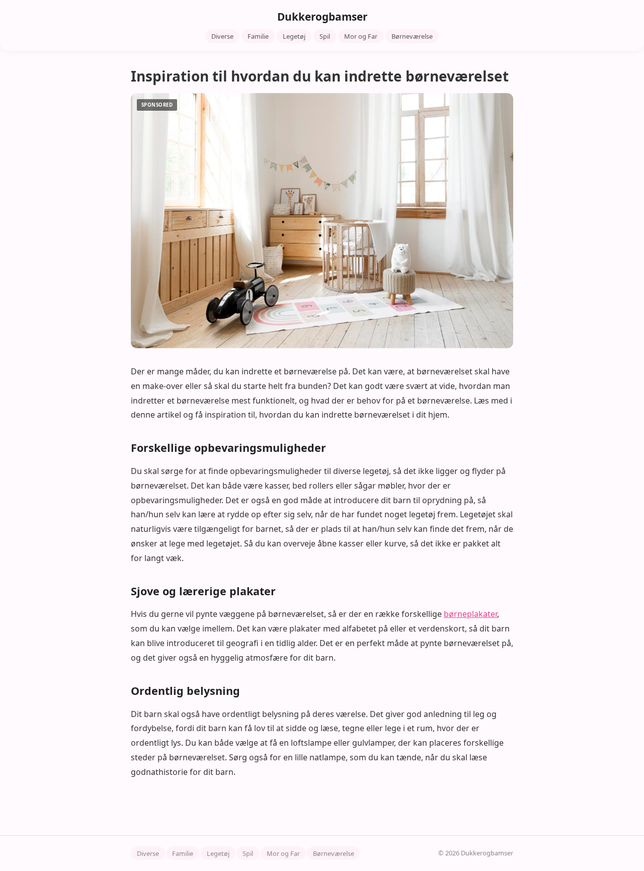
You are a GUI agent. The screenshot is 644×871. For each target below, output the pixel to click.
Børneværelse (412, 36)
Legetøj (294, 36)
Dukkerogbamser (322, 17)
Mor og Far (360, 36)
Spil (324, 36)
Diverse (222, 36)
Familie (258, 36)
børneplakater (470, 613)
